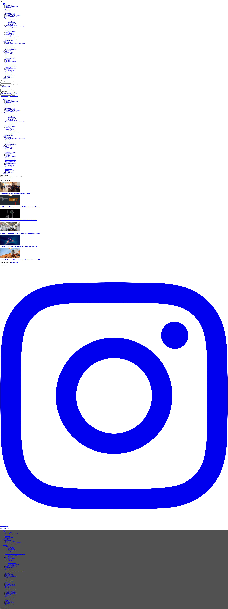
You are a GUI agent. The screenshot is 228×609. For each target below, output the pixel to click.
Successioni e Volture (9, 34)
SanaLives (7, 69)
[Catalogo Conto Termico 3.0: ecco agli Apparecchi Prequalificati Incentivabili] (10, 257)
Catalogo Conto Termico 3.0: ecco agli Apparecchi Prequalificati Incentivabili (20, 259)
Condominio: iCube (9, 40)
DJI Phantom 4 (8, 50)
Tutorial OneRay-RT (9, 47)
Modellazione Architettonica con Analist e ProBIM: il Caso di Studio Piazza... (20, 206)
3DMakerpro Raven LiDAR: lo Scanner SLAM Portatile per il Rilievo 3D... (18, 220)
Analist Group (5, 78)
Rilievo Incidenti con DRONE (11, 16)
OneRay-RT (7, 32)
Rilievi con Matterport (9, 53)
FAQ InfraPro (10, 24)
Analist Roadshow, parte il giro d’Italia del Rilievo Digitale (15, 193)
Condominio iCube (9, 44)
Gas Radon (7, 11)
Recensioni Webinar (9, 5)
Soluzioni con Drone (9, 7)
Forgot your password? (5, 86)
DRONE (6, 62)
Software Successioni (9, 48)
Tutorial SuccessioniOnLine (13, 36)
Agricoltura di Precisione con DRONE (12, 15)
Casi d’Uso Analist (11, 20)
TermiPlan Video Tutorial (13, 27)
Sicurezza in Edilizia (9, 71)
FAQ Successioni (11, 38)
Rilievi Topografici (11, 21)
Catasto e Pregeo (11, 22)
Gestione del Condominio (10, 65)
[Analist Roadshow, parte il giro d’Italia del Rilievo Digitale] (10, 191)
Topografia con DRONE (10, 13)
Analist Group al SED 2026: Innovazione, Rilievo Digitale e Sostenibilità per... (20, 233)
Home (4, 3)
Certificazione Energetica (10, 61)
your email (13, 90)
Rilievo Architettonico (12, 23)
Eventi (6, 54)
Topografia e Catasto (9, 77)
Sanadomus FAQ (11, 70)
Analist (6, 18)
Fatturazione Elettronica (10, 63)
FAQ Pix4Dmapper (11, 31)
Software (5, 17)
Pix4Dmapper (8, 30)
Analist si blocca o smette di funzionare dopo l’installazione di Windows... (19, 246)
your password (14, 84)
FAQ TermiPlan (11, 29)
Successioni (7, 8)
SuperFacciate (8, 42)
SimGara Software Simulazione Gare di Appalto (15, 43)
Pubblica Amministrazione (10, 68)
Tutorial (4, 41)
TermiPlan (7, 45)
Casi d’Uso (7, 60)
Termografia (7, 76)
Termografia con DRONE (10, 14)
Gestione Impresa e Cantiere (11, 25)
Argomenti (5, 51)
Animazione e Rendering (10, 58)
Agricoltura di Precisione (10, 57)
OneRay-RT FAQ (11, 33)
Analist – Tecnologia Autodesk (11, 6)
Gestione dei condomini (10, 9)
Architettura (7, 59)
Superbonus (7, 56)
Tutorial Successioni (12, 35)
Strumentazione (8, 74)
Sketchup (7, 72)
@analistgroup (14, 262)
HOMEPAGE (10, 177)
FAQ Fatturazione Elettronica (11, 39)
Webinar (4, 4)
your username (14, 82)
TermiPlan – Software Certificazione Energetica (15, 26)
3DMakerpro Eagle (9, 52)
